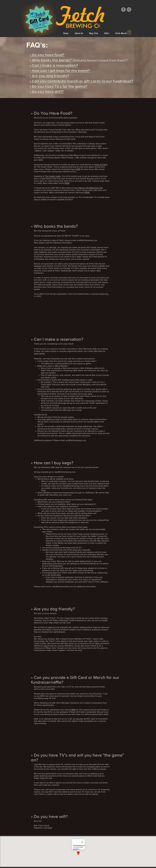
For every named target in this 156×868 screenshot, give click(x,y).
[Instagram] (129, 9)
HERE (78, 169)
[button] (129, 32)
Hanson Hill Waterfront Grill (90, 188)
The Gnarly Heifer (53, 176)
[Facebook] (123, 9)
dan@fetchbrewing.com (64, 472)
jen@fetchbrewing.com (87, 240)
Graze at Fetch (100, 164)
